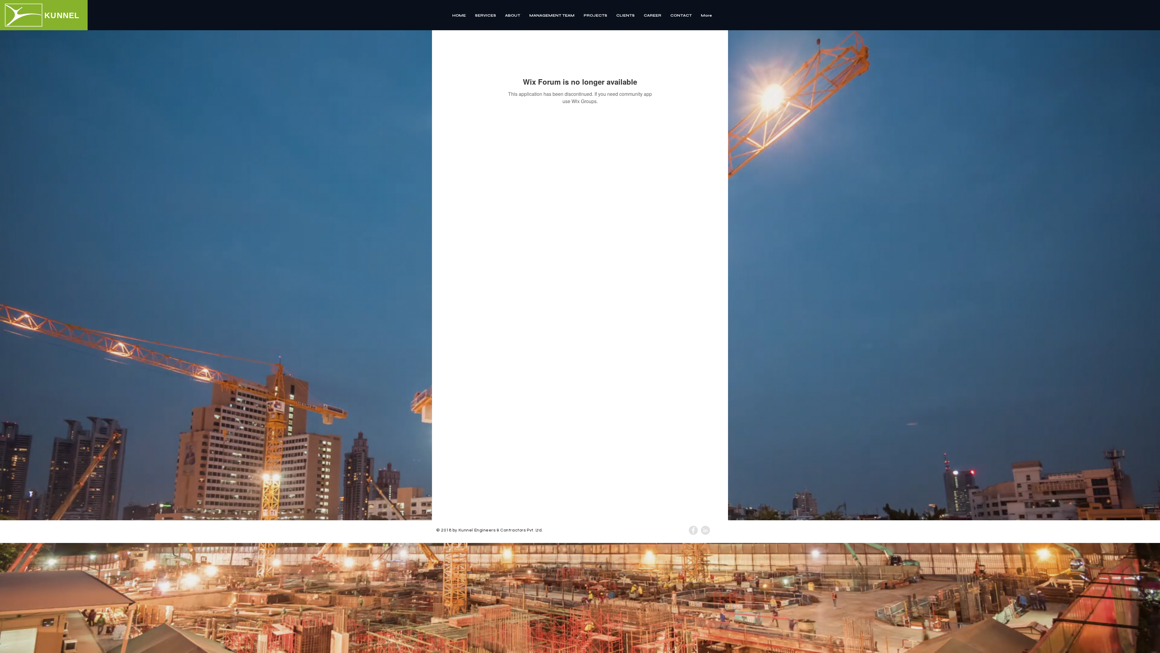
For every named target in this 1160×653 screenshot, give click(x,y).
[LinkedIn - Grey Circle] (705, 530)
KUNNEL (62, 15)
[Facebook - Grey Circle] (693, 530)
